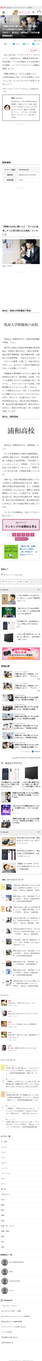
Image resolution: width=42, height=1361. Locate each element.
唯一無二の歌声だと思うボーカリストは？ (22, 1048)
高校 (3, 22)
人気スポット (5, 1194)
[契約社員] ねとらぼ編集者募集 (11, 1321)
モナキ (11, 1290)
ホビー (3, 1178)
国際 (2, 1215)
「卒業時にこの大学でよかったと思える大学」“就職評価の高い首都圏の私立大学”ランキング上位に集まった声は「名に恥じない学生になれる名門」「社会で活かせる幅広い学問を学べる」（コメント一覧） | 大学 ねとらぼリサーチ (23, 1086)
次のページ (21, 539)
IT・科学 (4, 1142)
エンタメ (4, 1147)
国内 (2, 1210)
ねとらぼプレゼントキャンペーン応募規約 (15, 1316)
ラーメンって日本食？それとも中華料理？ (22, 1024)
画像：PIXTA (37, 40)
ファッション (5, 1173)
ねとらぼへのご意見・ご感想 (11, 1311)
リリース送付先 (6, 1332)
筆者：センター (17, 98)
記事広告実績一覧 (7, 1342)
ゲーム (3, 1157)
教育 (2, 1236)
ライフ (3, 1184)
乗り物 (3, 1189)
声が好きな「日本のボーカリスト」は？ (21, 1003)
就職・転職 (5, 1231)
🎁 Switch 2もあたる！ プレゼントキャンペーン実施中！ (17, 7)
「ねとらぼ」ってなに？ (9, 1306)
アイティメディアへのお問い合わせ (13, 1327)
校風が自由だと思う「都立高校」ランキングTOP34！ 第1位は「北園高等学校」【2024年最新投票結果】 (26, 972)
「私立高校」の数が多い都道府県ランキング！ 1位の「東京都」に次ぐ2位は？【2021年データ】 (26, 942)
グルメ (3, 1152)
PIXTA (9, 266)
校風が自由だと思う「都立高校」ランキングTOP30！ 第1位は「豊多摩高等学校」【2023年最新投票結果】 (26, 953)
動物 (2, 1205)
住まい (3, 1199)
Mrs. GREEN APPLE (16, 1262)
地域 (2, 1220)
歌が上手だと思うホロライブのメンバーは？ (23, 1014)
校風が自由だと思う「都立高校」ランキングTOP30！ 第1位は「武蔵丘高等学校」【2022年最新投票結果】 (26, 898)
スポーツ (4, 1163)
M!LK (11, 1272)
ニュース (4, 1168)
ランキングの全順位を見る (21, 526)
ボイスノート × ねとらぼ (13, 575)
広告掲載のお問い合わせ (9, 1337)
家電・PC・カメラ (7, 1226)
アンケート (5, 995)
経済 (2, 1242)
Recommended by (26, 751)
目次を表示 (33, 50)
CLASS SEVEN (14, 1281)
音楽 (2, 1247)
